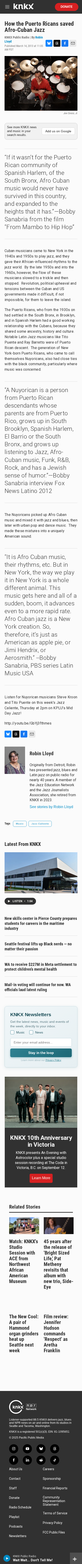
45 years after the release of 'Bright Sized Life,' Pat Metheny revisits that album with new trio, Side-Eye (58, 1264)
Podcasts (16, 1526)
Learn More (41, 1178)
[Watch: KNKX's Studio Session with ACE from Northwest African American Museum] (24, 1225)
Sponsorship (52, 1478)
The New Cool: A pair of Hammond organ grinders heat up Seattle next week (23, 1334)
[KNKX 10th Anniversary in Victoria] (41, 1102)
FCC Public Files (54, 1532)
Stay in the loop (41, 1053)
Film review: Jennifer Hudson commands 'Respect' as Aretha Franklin (56, 1334)
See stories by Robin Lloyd (51, 807)
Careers (48, 1469)
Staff (13, 1488)
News (39, 1032)
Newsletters (17, 1536)
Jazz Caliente (40, 823)
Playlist (14, 1517)
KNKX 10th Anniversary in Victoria (41, 1141)
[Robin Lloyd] (15, 760)
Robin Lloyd (42, 753)
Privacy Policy (53, 1060)
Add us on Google (58, 131)
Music (20, 823)
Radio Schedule (20, 1507)
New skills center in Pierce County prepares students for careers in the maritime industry (41, 923)
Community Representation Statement (54, 1501)
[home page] (23, 8)
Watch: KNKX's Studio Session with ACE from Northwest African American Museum (23, 1261)
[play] (7, 1558)
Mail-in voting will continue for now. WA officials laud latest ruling (38, 987)
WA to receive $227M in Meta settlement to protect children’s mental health (41, 967)
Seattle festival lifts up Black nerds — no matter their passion (38, 946)
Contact (14, 1478)
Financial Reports (55, 1488)
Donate (67, 6)
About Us (15, 1469)
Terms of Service (55, 1513)
